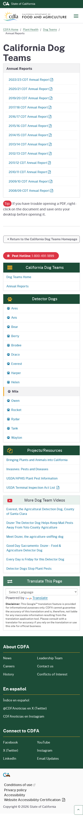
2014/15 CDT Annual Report (28, 135)
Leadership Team (50, 658)
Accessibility (14, 794)
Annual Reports (17, 286)
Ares (14, 308)
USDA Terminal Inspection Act (30, 487)
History (17, 674)
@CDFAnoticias (25, 708)
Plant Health (30, 29)
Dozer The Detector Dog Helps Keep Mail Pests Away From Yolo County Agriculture (39, 524)
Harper (15, 373)
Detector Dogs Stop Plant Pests (29, 568)
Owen (14, 400)
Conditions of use (18, 784)
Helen (14, 382)
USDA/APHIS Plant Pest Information (32, 478)
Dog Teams (50, 29)
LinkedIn (9, 758)
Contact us (45, 666)
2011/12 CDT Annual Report (28, 162)
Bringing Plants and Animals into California (37, 460)
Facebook (10, 742)
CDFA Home (10, 29)
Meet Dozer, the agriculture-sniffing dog (35, 536)
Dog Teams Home (18, 277)
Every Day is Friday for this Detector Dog (35, 559)
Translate (40, 597)
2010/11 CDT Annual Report (28, 172)
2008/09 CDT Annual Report (29, 190)
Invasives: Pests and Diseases (27, 469)
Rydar (15, 419)
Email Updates (48, 758)
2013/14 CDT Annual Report (28, 144)
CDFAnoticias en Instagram (23, 716)
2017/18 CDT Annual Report (28, 107)
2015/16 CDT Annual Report (28, 125)
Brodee (15, 345)
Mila (14, 391)
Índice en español (16, 700)
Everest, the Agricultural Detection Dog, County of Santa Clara (40, 511)
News (17, 658)
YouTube (43, 742)
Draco (15, 354)
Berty (14, 336)
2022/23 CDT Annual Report (29, 79)
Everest (16, 363)
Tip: (7, 203)
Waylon (16, 437)
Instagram (44, 750)
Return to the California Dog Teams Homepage (43, 239)
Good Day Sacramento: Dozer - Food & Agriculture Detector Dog (33, 547)
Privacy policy (15, 789)
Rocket (15, 410)
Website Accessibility (32, 799)
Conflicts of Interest (52, 674)
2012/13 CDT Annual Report (28, 153)
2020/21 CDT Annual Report (29, 89)
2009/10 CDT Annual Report (29, 181)
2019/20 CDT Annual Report (29, 98)
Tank (14, 428)
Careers (17, 666)
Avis (13, 317)
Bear (14, 326)
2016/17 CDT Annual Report (28, 116)
